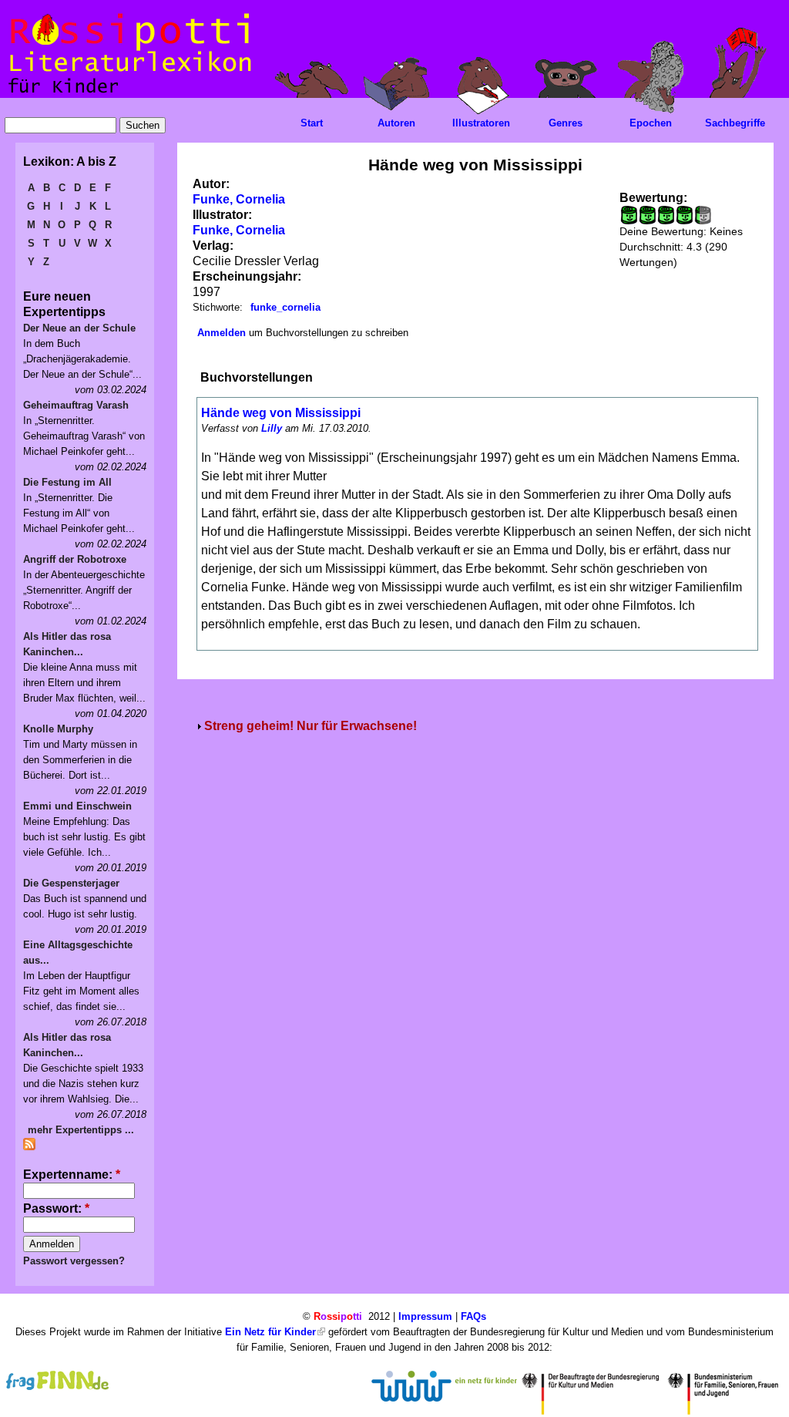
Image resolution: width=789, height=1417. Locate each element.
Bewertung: (653, 197)
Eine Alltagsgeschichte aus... (78, 952)
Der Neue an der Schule (79, 328)
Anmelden (221, 332)
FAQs (473, 1316)
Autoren (396, 123)
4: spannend (684, 215)
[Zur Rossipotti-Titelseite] (128, 93)
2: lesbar (647, 215)
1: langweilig (628, 215)
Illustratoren (481, 123)
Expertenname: (71, 1174)
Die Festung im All (67, 482)
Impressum (425, 1316)
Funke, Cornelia (239, 199)
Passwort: (56, 1208)
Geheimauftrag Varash (76, 405)
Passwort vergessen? (74, 1261)
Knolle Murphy (58, 729)
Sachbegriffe (735, 123)
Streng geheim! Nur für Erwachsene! (310, 725)
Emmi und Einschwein (77, 806)
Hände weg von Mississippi (281, 412)
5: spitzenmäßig (696, 215)
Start (311, 123)
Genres (566, 123)
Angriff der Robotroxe (74, 559)
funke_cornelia (285, 307)
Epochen (651, 123)
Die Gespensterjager (71, 883)
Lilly (271, 428)
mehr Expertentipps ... (81, 1130)
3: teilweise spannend (665, 215)
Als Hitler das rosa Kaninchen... (67, 644)
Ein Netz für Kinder (270, 1332)
